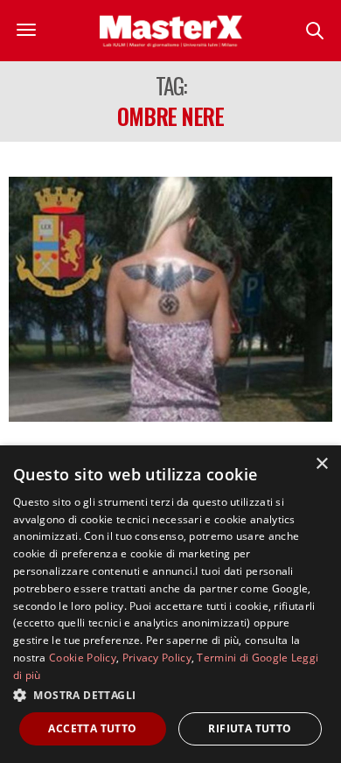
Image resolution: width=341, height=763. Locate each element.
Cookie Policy (82, 657)
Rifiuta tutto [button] (249, 728)
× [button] (321, 464)
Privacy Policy (156, 657)
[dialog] (170, 604)
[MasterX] (170, 30)
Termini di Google (242, 657)
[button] (170, 694)
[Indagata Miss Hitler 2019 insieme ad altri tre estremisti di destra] (170, 299)
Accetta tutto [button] (92, 728)
